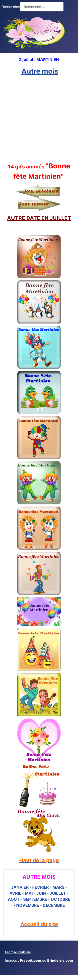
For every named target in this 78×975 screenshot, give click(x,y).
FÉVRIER (40, 887)
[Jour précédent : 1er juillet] (39, 191)
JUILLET (58, 893)
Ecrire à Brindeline (18, 952)
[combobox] (41, 6)
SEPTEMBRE (35, 899)
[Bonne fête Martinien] (39, 256)
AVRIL (15, 893)
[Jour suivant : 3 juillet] (38, 204)
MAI (29, 893)
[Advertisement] (39, 118)
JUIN (41, 893)
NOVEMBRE (27, 905)
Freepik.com (30, 960)
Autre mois (39, 71)
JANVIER (20, 887)
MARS (58, 887)
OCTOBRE (60, 899)
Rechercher (11, 7)
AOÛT (14, 899)
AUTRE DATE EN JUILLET (39, 218)
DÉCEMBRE (54, 905)
